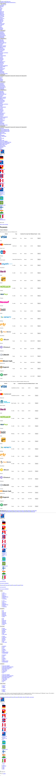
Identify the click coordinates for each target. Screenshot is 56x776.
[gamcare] (12, 697)
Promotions (4, 595)
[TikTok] (21, 585)
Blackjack (4, 631)
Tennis (3, 659)
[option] (29, 521)
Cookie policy (4, 670)
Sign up (4, 3)
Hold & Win (4, 615)
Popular (3, 628)
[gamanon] (16, 697)
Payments (4, 671)
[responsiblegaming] (6, 697)
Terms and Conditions (6, 665)
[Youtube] (18, 585)
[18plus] (1, 697)
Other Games (4, 634)
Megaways (4, 614)
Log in (1, 3)
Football (3, 649)
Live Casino (4, 593)
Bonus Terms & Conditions (7, 667)
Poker (3, 633)
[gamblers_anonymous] (29, 697)
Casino (3, 592)
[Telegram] (6, 585)
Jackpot (3, 616)
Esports (3, 647)
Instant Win (4, 612)
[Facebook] (14, 585)
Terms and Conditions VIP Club (7, 666)
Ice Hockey (4, 658)
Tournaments (4, 598)
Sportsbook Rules (5, 660)
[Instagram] (2, 585)
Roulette (3, 630)
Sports (3, 594)
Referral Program (5, 596)
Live (3, 648)
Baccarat (3, 632)
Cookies (4, 773)
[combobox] (28, 547)
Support (3, 686)
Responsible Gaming (5, 668)
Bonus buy (4, 613)
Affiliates (3, 687)
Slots (3, 610)
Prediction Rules (5, 661)
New (3, 611)
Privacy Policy (4, 669)
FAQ (3, 672)
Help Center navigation (4, 224)
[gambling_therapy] (21, 697)
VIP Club (3, 597)
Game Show (4, 629)
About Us (4, 685)
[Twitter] (10, 585)
